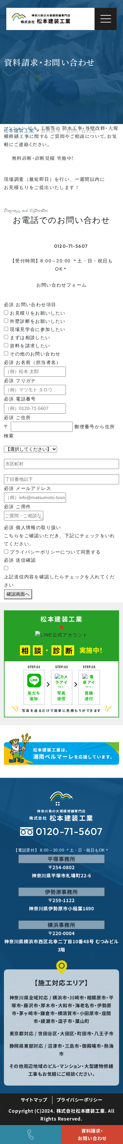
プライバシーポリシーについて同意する (55, 552)
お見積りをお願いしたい (37, 313)
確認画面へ (18, 594)
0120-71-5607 (71, 246)
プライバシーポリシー (79, 1099)
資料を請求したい (30, 345)
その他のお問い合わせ (35, 353)
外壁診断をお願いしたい (37, 321)
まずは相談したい (30, 337)
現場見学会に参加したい (37, 329)
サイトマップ (34, 1099)
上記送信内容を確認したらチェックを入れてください (59, 581)
